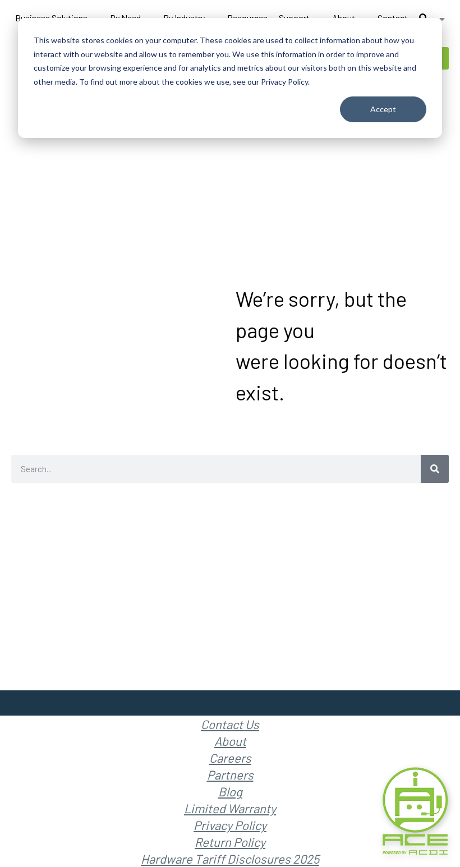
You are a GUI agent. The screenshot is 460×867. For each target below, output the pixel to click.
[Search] (435, 469)
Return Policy (230, 841)
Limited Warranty (230, 808)
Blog (230, 791)
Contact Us (230, 724)
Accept (383, 109)
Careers (230, 757)
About (230, 741)
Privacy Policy (230, 825)
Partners (230, 774)
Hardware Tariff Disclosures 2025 (230, 858)
